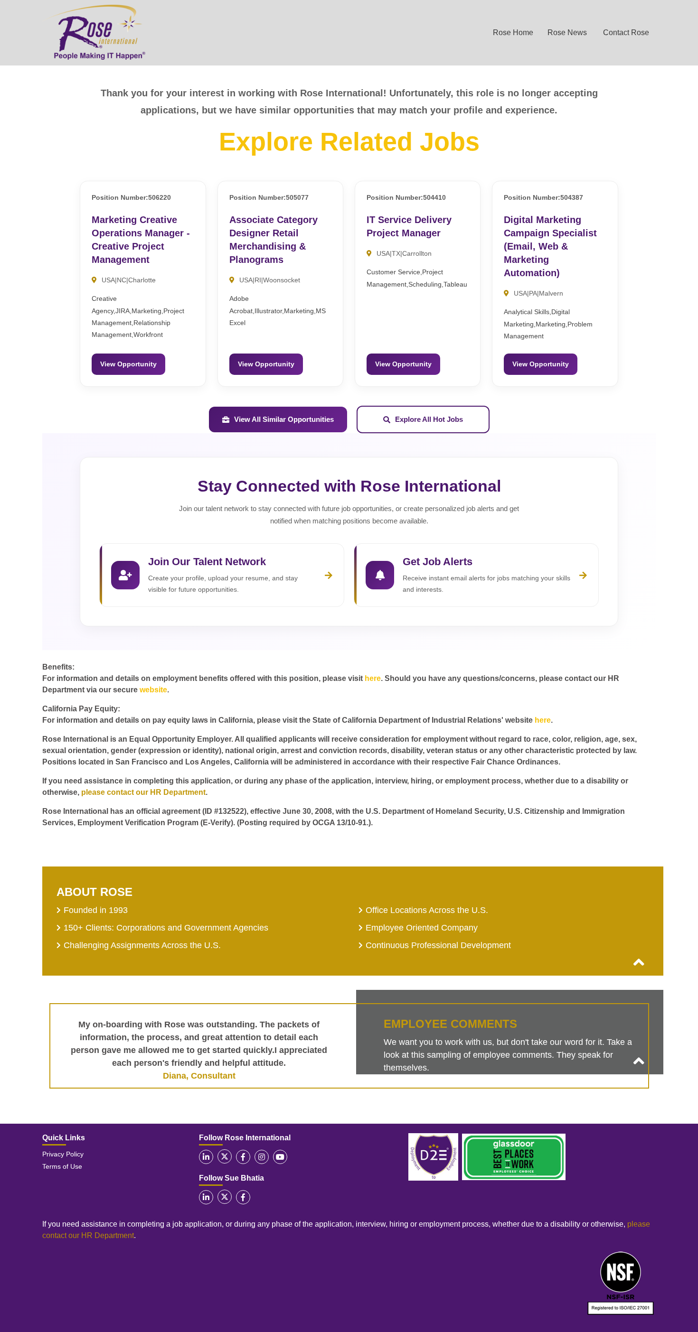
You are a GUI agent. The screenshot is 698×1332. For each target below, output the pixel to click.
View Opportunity (128, 364)
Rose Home (513, 32)
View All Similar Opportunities (284, 419)
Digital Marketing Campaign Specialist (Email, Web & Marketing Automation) (550, 246)
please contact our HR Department (143, 792)
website (153, 690)
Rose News (567, 32)
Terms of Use (62, 1166)
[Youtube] (280, 1157)
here (373, 678)
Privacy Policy (63, 1154)
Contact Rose (626, 32)
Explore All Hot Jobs (429, 419)
